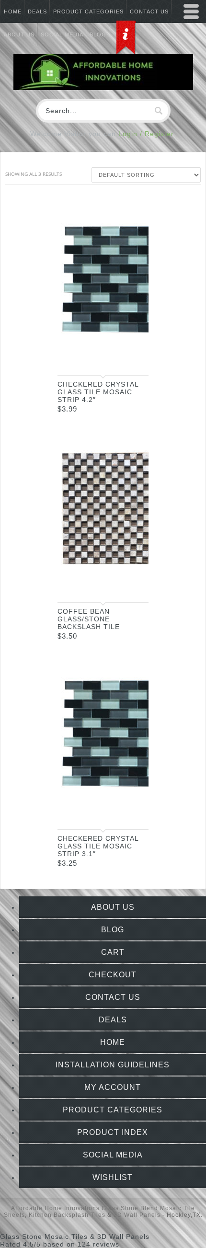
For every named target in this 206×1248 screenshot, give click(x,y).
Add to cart (131, 359)
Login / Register (146, 133)
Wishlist (112, 1177)
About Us (113, 907)
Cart (113, 952)
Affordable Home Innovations (55, 1208)
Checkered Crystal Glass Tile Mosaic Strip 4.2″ (97, 391)
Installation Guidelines (113, 1065)
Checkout (113, 975)
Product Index (112, 1132)
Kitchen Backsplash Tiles (67, 1215)
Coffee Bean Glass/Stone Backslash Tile (88, 618)
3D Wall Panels (137, 1215)
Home (13, 11)
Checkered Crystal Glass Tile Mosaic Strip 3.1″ (97, 846)
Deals (37, 11)
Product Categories (88, 11)
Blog (112, 930)
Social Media (113, 1155)
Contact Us (112, 997)
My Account (112, 1087)
